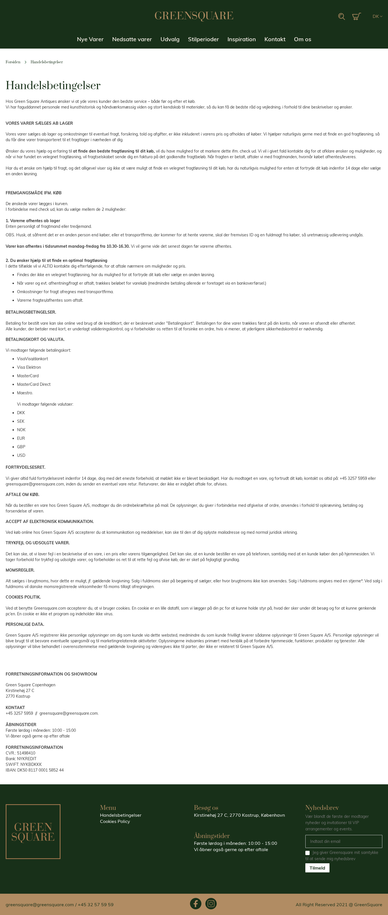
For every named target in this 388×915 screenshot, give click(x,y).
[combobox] (324, 16)
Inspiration (242, 39)
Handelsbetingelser (120, 815)
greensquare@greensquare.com (40, 904)
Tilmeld (317, 868)
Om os (302, 39)
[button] (377, 16)
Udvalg (170, 39)
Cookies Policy (115, 821)
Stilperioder (203, 39)
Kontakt (274, 39)
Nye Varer (90, 39)
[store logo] (194, 16)
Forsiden (13, 62)
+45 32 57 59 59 (96, 904)
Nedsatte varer (132, 39)
